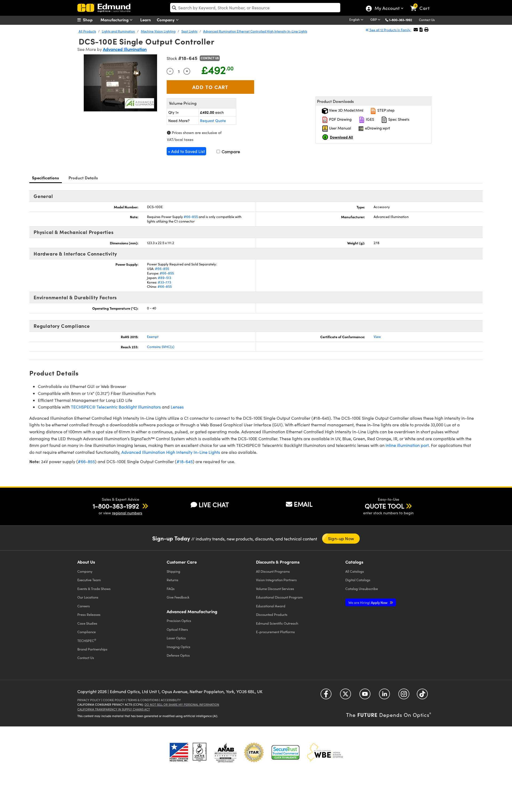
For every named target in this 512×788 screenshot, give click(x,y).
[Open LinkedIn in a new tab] (384, 696)
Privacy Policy (89, 700)
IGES (369, 119)
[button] (402, 19)
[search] (255, 7)
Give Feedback (178, 597)
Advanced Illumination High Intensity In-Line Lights (170, 452)
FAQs (171, 588)
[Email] (416, 29)
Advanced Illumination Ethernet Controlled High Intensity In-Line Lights (255, 31)
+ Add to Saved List (186, 151)
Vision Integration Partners (276, 579)
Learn (145, 19)
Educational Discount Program (279, 597)
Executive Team (89, 579)
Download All (341, 137)
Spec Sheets (398, 119)
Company (166, 19)
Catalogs (354, 571)
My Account (387, 8)
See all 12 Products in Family (390, 30)
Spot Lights (189, 31)
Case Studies (87, 623)
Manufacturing (115, 19)
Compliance (86, 631)
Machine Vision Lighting (158, 31)
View (377, 336)
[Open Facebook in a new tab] (326, 696)
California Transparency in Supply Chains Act (113, 709)
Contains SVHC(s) (160, 346)
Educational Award (270, 606)
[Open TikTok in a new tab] (422, 696)
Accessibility (171, 700)
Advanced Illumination (125, 49)
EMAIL (303, 504)
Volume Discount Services (275, 588)
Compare (230, 151)
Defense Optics (178, 655)
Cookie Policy (114, 700)
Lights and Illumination (118, 31)
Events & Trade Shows (94, 588)
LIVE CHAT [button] (214, 504)
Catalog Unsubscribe (361, 588)
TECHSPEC (86, 640)
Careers (83, 606)
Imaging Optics (178, 646)
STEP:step (385, 110)
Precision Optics (179, 620)
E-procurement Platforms (275, 631)
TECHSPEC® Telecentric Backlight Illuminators (116, 407)
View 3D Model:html (345, 110)
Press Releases (89, 614)
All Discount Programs (273, 571)
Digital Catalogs (357, 579)
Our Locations (87, 597)
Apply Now (368, 602)
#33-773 (164, 282)
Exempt (152, 336)
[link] (422, 4)
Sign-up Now (341, 538)
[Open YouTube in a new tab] (365, 696)
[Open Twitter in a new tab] (345, 696)
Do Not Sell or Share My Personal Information (182, 704)
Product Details (83, 177)
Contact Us (427, 20)
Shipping (173, 571)
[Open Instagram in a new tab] (404, 696)
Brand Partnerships (92, 649)
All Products (87, 31)
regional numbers (127, 512)
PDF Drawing (340, 119)
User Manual (339, 128)
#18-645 (185, 461)
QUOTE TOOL (384, 506)
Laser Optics (176, 638)
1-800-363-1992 (400, 20)
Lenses (177, 407)
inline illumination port (407, 445)
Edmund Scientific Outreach (277, 623)
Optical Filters (177, 629)
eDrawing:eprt (377, 128)
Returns (172, 579)
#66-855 (191, 216)
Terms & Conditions (142, 700)
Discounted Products (271, 614)
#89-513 (164, 277)
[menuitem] (90, 20)
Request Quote (213, 120)
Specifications (45, 177)
